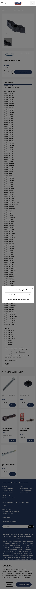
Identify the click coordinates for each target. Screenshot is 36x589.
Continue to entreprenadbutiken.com (18, 299)
